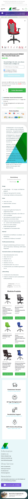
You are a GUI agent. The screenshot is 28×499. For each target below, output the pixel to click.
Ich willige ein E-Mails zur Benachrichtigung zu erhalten (10, 70)
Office (20, 286)
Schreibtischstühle (13, 17)
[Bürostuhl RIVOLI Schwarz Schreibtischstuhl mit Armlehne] (20, 299)
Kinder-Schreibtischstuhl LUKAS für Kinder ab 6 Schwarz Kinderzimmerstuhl (7, 310)
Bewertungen (14, 181)
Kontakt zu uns (4, 454)
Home (2, 17)
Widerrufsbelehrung (6, 456)
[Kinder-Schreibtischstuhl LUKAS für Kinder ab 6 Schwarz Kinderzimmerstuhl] (8, 299)
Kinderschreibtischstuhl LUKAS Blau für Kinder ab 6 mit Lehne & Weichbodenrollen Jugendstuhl (20, 366)
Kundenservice (4, 470)
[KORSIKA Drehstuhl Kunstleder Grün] (8, 327)
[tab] (14, 177)
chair (15, 286)
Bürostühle (5, 361)
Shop (6, 17)
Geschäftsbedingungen (6, 460)
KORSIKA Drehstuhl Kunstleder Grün (7, 336)
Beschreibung (14, 177)
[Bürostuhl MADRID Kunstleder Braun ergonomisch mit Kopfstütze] (8, 355)
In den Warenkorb (17, 90)
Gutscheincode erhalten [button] (12, 485)
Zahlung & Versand (5, 468)
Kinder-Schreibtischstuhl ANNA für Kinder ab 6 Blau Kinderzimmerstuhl (20, 338)
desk (17, 286)
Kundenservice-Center (20, 107)
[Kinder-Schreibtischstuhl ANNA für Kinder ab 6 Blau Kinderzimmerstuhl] (20, 327)
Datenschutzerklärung (6, 458)
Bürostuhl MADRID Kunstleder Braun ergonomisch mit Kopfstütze (7, 365)
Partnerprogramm (5, 472)
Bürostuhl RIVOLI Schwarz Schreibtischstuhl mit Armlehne (20, 309)
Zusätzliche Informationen (14, 179)
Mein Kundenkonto (5, 466)
